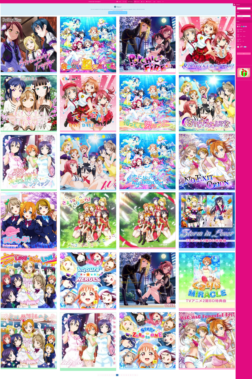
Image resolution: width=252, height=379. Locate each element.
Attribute (239, 24)
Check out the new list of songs (117, 12)
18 (135, 375)
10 (117, 375)
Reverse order (240, 17)
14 (126, 375)
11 (119, 375)
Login (154, 1)
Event (238, 34)
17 (132, 375)
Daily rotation (239, 29)
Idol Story (121, 10)
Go (243, 53)
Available (239, 39)
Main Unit (239, 44)
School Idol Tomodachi (95, 1)
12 (121, 375)
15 (128, 375)
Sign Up (159, 1)
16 (130, 375)
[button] (142, 1)
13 (123, 375)
